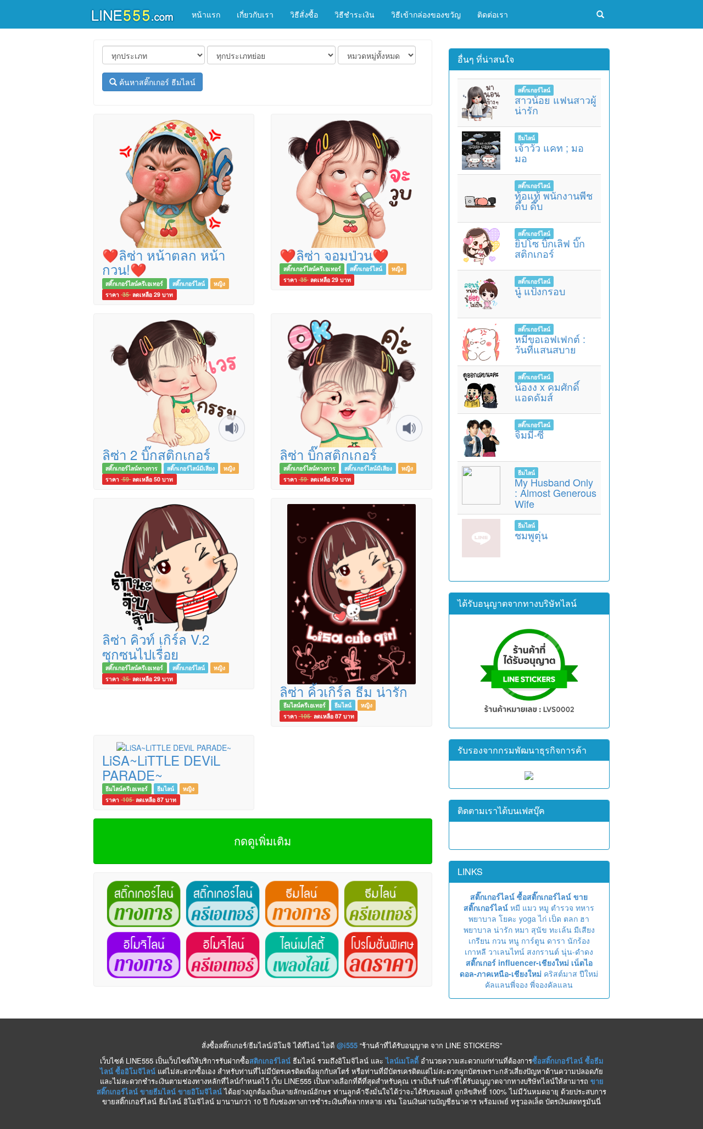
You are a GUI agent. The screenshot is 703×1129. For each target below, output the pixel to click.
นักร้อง (578, 940)
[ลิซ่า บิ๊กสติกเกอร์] (351, 382)
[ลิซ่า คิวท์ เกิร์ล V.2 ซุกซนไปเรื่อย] (174, 567)
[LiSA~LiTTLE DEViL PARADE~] (173, 746)
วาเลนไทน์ (506, 951)
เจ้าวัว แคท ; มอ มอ (549, 152)
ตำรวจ (562, 907)
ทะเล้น (560, 929)
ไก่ (542, 918)
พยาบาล (482, 918)
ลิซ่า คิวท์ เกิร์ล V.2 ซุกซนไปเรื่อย (155, 646)
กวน (499, 940)
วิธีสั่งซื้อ (304, 14)
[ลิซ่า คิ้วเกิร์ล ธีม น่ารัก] (351, 593)
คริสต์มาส (560, 973)
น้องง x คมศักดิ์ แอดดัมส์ (547, 392)
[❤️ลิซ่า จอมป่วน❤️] (351, 182)
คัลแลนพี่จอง (506, 984)
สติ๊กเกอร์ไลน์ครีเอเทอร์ (134, 283)
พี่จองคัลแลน (551, 984)
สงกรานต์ (543, 951)
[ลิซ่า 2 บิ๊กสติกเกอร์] (174, 382)
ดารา (556, 940)
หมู (544, 907)
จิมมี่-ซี (529, 434)
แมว (529, 907)
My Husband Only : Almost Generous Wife (555, 493)
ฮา (584, 918)
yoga (527, 918)
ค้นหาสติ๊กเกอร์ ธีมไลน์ (156, 81)
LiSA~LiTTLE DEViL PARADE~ (161, 767)
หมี (515, 907)
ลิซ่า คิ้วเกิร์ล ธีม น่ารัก (344, 691)
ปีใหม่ (588, 973)
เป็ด (555, 918)
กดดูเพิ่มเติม (262, 841)
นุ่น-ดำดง (577, 951)
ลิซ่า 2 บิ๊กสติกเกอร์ (156, 454)
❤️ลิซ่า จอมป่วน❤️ (334, 254)
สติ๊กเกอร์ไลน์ (188, 283)
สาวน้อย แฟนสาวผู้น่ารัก (555, 105)
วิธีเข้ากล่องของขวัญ (426, 14)
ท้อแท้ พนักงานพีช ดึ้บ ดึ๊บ (554, 200)
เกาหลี (475, 951)
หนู (514, 940)
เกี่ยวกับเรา (255, 14)
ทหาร (585, 907)
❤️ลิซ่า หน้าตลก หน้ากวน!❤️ (163, 262)
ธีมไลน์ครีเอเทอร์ (304, 705)
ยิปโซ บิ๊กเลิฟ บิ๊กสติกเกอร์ (550, 248)
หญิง (219, 283)
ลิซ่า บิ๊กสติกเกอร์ (328, 454)
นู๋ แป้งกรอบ (540, 291)
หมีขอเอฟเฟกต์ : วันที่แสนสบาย (550, 344)
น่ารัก (503, 929)
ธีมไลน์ (343, 705)
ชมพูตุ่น (531, 535)
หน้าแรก (206, 14)
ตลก (570, 918)
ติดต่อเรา (492, 14)
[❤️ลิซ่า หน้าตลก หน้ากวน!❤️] (174, 182)
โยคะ (508, 918)
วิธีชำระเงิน (354, 14)
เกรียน (479, 940)
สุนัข (539, 929)
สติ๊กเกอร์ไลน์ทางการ (131, 468)
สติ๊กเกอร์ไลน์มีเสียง (191, 468)
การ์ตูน (533, 940)
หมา (522, 929)
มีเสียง (584, 929)
